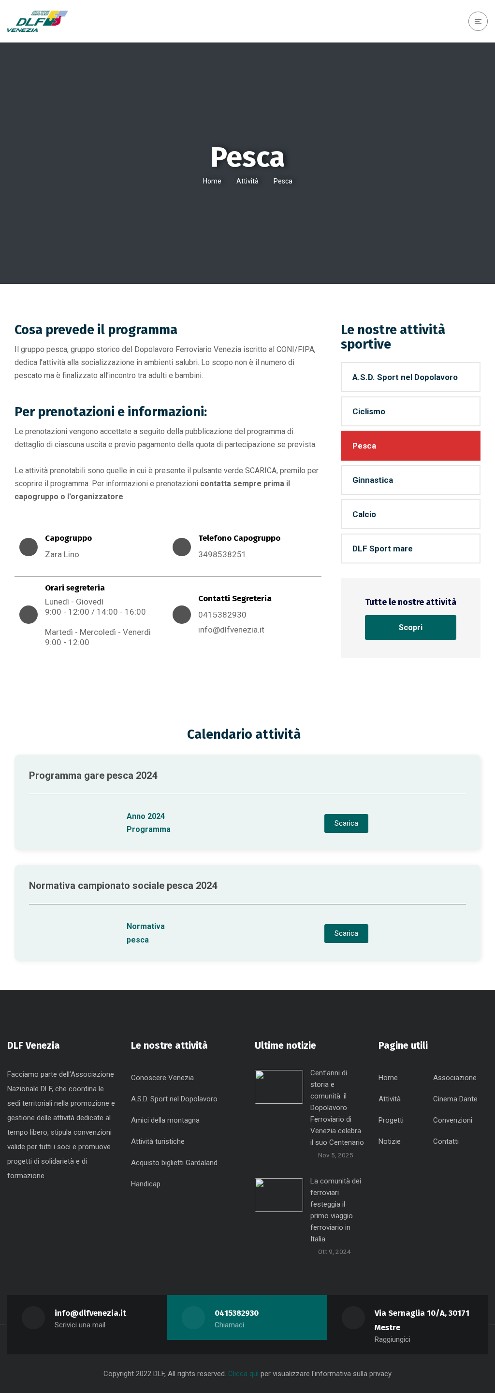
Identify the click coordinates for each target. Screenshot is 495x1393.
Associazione (455, 1077)
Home (212, 181)
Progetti (391, 1120)
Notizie (390, 1141)
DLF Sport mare (382, 548)
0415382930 (237, 1313)
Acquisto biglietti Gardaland (174, 1162)
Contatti (446, 1141)
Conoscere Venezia (162, 1077)
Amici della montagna (165, 1120)
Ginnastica (372, 480)
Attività (247, 181)
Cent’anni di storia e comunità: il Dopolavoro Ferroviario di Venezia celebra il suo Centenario (337, 1108)
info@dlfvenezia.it (231, 629)
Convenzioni (452, 1120)
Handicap (145, 1184)
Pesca (364, 445)
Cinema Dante (455, 1099)
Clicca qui (244, 1373)
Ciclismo (368, 411)
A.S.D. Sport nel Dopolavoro (405, 377)
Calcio (364, 514)
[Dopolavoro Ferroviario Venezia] (37, 21)
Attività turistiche (158, 1141)
